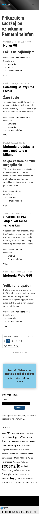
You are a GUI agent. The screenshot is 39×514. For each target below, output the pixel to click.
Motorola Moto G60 (17, 275)
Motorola (12, 197)
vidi (35, 478)
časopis (21, 482)
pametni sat (7, 458)
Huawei (32, 441)
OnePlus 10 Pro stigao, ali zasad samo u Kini (15, 221)
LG (28, 445)
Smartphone (8, 474)
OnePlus (11, 256)
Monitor (5, 454)
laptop (17, 445)
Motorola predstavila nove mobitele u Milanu (18, 150)
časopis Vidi (31, 482)
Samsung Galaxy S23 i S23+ (18, 89)
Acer (4, 433)
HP (27, 441)
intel (4, 445)
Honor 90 (10, 45)
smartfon (26, 470)
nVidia (12, 454)
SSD (22, 474)
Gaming (12, 437)
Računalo (24, 462)
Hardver (19, 249)
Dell (31, 433)
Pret (16, 336)
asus (27, 433)
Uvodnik (29, 478)
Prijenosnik (7, 462)
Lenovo (24, 445)
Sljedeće (7, 345)
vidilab (5, 482)
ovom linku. (20, 419)
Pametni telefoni (22, 57)
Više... (5, 75)
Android (15, 433)
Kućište (10, 445)
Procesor (16, 462)
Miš (20, 450)
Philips (30, 458)
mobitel (26, 449)
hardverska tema (18, 441)
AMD (9, 433)
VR (15, 482)
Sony (17, 474)
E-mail (4, 399)
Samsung (12, 124)
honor (10, 67)
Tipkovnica (21, 478)
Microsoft (14, 450)
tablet (26, 474)
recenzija (12, 64)
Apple (22, 433)
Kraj (16, 345)
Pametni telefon (15, 70)
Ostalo (18, 191)
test (13, 478)
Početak (7, 336)
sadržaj (24, 466)
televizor (5, 478)
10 (20, 341)
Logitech (5, 450)
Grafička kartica (25, 437)
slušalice (17, 470)
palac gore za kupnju (24, 454)
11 (25, 341)
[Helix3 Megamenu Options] (33, 4)
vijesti (11, 482)
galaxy (4, 437)
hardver (6, 441)
